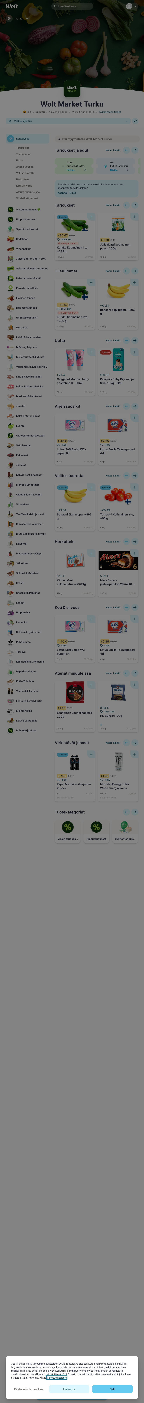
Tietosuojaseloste (57, 1377)
